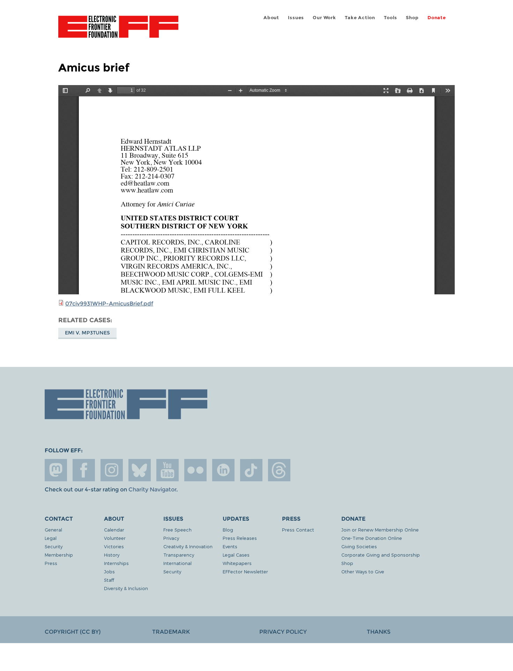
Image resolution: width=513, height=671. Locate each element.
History (111, 554)
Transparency (178, 554)
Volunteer (115, 538)
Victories (114, 546)
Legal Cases (236, 554)
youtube (167, 470)
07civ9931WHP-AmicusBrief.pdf (109, 303)
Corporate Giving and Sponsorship (380, 554)
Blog (228, 529)
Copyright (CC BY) (73, 631)
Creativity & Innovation (188, 546)
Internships (116, 563)
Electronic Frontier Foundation (118, 31)
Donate (437, 17)
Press (51, 563)
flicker (195, 470)
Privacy (171, 538)
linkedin (223, 470)
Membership (59, 554)
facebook (84, 470)
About (271, 17)
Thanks (379, 631)
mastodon (56, 470)
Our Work (324, 17)
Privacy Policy (283, 631)
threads (279, 470)
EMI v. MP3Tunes (87, 333)
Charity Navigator (152, 489)
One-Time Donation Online (371, 538)
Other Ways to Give (362, 571)
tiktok (251, 470)
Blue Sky (139, 470)
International (177, 563)
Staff (109, 579)
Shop (412, 17)
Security (53, 546)
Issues (296, 17)
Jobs (109, 571)
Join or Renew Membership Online (380, 529)
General (53, 529)
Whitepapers (237, 563)
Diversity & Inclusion (126, 588)
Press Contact (298, 529)
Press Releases (240, 538)
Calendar (114, 529)
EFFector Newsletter (245, 571)
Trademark (171, 631)
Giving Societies (359, 546)
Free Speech (177, 529)
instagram (112, 470)
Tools (390, 17)
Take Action (360, 17)
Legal (51, 538)
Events (230, 546)
